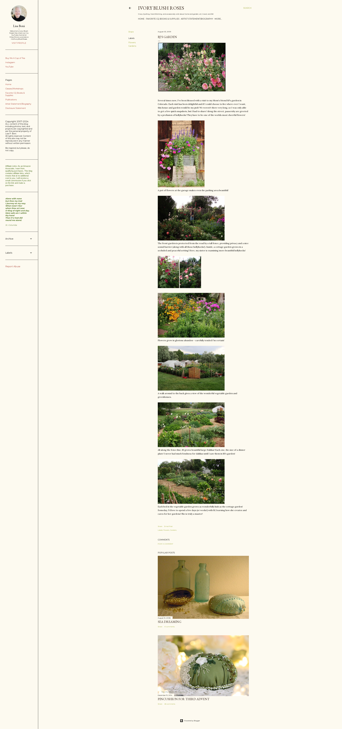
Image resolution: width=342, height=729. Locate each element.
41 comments (169, 627)
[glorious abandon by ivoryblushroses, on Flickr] (191, 336)
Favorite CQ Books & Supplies (162, 19)
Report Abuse (12, 266)
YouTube (9, 67)
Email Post (168, 526)
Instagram (10, 62)
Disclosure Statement (15, 108)
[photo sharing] (192, 90)
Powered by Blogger (192, 721)
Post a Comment (165, 544)
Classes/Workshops (14, 88)
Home (141, 19)
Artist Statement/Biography (197, 19)
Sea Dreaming (169, 622)
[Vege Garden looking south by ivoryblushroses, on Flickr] (191, 446)
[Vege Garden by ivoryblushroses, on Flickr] (191, 389)
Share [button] (131, 32)
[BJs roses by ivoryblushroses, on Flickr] (190, 287)
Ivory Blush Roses (161, 8)
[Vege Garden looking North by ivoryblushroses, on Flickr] (191, 503)
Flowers (132, 42)
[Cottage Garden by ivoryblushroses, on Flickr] (191, 239)
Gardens (132, 46)
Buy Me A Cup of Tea (15, 58)
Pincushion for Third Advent (183, 699)
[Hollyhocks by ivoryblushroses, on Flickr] (168, 287)
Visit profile (19, 43)
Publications (11, 99)
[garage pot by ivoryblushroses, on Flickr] (181, 186)
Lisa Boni (19, 26)
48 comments (169, 704)
